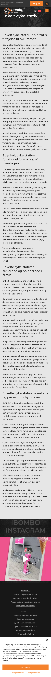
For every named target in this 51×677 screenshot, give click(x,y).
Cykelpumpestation (26, 619)
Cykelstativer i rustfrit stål (25, 626)
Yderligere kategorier (25, 606)
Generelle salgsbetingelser (25, 598)
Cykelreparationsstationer (25, 623)
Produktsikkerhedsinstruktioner (25, 602)
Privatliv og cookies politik (25, 594)
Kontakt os (25, 591)
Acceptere (25, 667)
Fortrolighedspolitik (17, 673)
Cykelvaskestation (25, 634)
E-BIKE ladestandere (25, 630)
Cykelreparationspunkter (25, 615)
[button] (47, 640)
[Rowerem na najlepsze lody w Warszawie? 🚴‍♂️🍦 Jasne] (25, 559)
